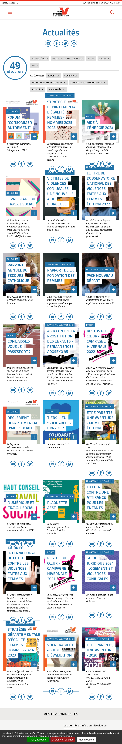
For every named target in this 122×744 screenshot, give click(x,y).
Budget (52, 75)
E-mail (48, 43)
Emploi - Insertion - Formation (67, 58)
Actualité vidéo (40, 58)
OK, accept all (39, 739)
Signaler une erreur (110, 3)
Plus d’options (86, 739)
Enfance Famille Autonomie (47, 82)
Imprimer (74, 43)
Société (36, 89)
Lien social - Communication (86, 82)
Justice (91, 58)
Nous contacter (90, 3)
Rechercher (112, 12)
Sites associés (8, 3)
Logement (104, 58)
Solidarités (55, 89)
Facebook (57, 43)
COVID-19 (69, 75)
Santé (34, 65)
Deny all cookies (64, 739)
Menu (10, 12)
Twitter (65, 43)
